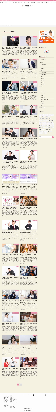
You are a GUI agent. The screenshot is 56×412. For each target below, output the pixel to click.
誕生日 (40, 131)
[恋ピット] (28, 6)
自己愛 (50, 129)
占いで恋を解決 (43, 64)
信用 (43, 122)
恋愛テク (41, 62)
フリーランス (48, 120)
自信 (47, 129)
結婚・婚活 (42, 84)
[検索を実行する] (53, 137)
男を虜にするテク (43, 74)
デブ (50, 118)
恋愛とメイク (43, 97)
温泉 (45, 127)
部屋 (51, 131)
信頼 (46, 122)
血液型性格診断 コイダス (28, 408)
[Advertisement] (28, 16)
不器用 (52, 120)
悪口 (49, 125)
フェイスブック (41, 120)
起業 (43, 131)
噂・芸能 (42, 103)
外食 (51, 122)
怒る (47, 125)
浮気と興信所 (12, 407)
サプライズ (48, 116)
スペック (46, 118)
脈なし (44, 129)
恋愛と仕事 (42, 101)
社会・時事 (42, 105)
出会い (42, 76)
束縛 (52, 125)
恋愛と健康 (42, 95)
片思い (49, 127)
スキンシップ (41, 118)
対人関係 (40, 125)
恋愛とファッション (44, 93)
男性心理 (42, 70)
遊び (48, 131)
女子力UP (41, 86)
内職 (49, 122)
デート (42, 66)
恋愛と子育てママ (43, 107)
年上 (44, 125)
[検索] (53, 0)
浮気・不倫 (42, 82)
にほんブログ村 (46, 52)
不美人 (40, 122)
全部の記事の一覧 (43, 59)
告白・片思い (43, 78)
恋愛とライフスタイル (44, 99)
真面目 (40, 129)
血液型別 (42, 68)
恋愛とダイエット (13, 398)
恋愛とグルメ (12, 397)
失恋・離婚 (42, 80)
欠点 (40, 127)
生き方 (52, 127)
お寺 (40, 116)
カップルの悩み (43, 72)
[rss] (52, 0)
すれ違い (43, 116)
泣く (43, 127)
